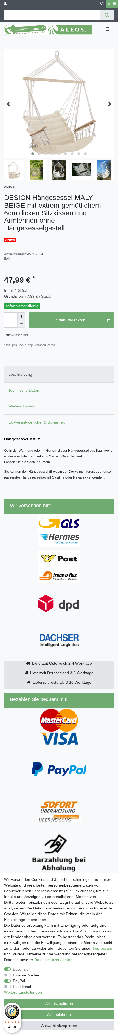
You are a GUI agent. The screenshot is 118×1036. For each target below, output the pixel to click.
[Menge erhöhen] (21, 316)
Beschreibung (20, 374)
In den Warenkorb (69, 320)
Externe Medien (26, 975)
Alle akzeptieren (59, 1003)
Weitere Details (21, 406)
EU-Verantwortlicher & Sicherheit (36, 422)
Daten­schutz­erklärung (53, 960)
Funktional (22, 986)
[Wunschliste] (102, 4)
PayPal (19, 981)
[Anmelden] (6, 4)
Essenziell (21, 969)
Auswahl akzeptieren (59, 1025)
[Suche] (107, 15)
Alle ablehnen (59, 1014)
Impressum (102, 948)
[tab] (59, 374)
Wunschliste (19, 335)
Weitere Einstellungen (23, 992)
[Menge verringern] (21, 324)
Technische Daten (23, 390)
